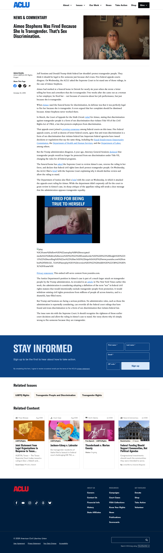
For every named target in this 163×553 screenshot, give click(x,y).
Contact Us (92, 497)
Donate (138, 492)
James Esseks (18, 73)
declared (113, 151)
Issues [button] (79, 5)
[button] (24, 86)
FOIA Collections (116, 502)
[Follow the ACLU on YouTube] (23, 503)
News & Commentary (29, 18)
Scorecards (114, 522)
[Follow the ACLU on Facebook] (16, 503)
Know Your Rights (117, 507)
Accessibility (63, 543)
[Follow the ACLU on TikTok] (36, 503)
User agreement (19, 543)
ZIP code (111, 364)
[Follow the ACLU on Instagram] (30, 503)
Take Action (121, 5)
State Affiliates (94, 512)
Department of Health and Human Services (72, 143)
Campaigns (114, 492)
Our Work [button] (94, 5)
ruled (87, 117)
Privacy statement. (45, 273)
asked (60, 164)
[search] (147, 540)
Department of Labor (111, 143)
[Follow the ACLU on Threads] (43, 503)
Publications (115, 517)
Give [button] (142, 5)
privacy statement (83, 369)
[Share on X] (19, 86)
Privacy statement (34, 543)
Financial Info (93, 502)
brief (55, 171)
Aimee (46, 104)
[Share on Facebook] (15, 86)
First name (112, 345)
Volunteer (139, 507)
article (90, 281)
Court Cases (114, 497)
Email (110, 354)
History (90, 507)
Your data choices (49, 543)
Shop (133, 5)
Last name (130, 345)
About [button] (66, 5)
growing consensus (71, 129)
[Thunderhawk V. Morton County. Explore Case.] (99, 442)
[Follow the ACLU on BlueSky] (50, 503)
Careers (90, 492)
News (108, 5)
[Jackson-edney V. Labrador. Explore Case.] (64, 442)
